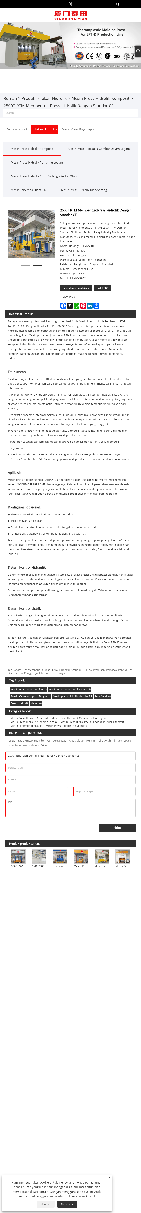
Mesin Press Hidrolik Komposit (100, 98)
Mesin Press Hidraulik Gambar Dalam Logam (99, 149)
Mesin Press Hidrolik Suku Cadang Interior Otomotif (46, 176)
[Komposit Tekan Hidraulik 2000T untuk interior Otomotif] (60, 856)
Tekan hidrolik (19, 703)
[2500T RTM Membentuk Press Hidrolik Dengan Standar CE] (31, 234)
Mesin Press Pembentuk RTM (29, 689)
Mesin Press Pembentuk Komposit (70, 689)
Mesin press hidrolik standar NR (73, 696)
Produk (28, 98)
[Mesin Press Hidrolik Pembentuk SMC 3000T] (123, 856)
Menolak (45, 1204)
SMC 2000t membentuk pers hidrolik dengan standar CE (39, 866)
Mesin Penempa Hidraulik (28, 190)
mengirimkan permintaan (76, 288)
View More (69, 296)
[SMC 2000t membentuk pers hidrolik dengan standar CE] (39, 856)
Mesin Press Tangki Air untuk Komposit (81, 866)
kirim (117, 828)
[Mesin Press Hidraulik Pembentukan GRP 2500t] (102, 856)
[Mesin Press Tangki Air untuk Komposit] (81, 856)
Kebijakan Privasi (83, 1196)
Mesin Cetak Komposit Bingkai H (31, 696)
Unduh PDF (102, 288)
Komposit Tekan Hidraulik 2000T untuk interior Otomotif (60, 866)
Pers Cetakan (103, 696)
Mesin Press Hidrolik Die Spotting (84, 190)
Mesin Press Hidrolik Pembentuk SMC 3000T (123, 866)
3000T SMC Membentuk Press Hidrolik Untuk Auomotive (18, 866)
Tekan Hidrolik (53, 98)
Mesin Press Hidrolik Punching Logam (37, 162)
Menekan (36, 703)
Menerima (67, 1204)
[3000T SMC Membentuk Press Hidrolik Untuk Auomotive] (18, 856)
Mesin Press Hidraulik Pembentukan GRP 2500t (102, 866)
